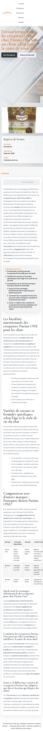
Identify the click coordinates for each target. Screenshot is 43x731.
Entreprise (20, 8)
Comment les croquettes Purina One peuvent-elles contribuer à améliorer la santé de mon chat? (23, 298)
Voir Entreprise (9, 55)
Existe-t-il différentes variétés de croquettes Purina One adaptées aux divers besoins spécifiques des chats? (23, 306)
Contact (21, 22)
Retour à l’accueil (27, 55)
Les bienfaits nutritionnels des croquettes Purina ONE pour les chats (21, 272)
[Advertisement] (21, 82)
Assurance (20, 13)
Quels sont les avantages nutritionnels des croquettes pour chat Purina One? (21, 291)
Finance (21, 18)
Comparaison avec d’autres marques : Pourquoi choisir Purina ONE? (21, 285)
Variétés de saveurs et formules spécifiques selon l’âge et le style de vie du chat (22, 278)
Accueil (21, 4)
